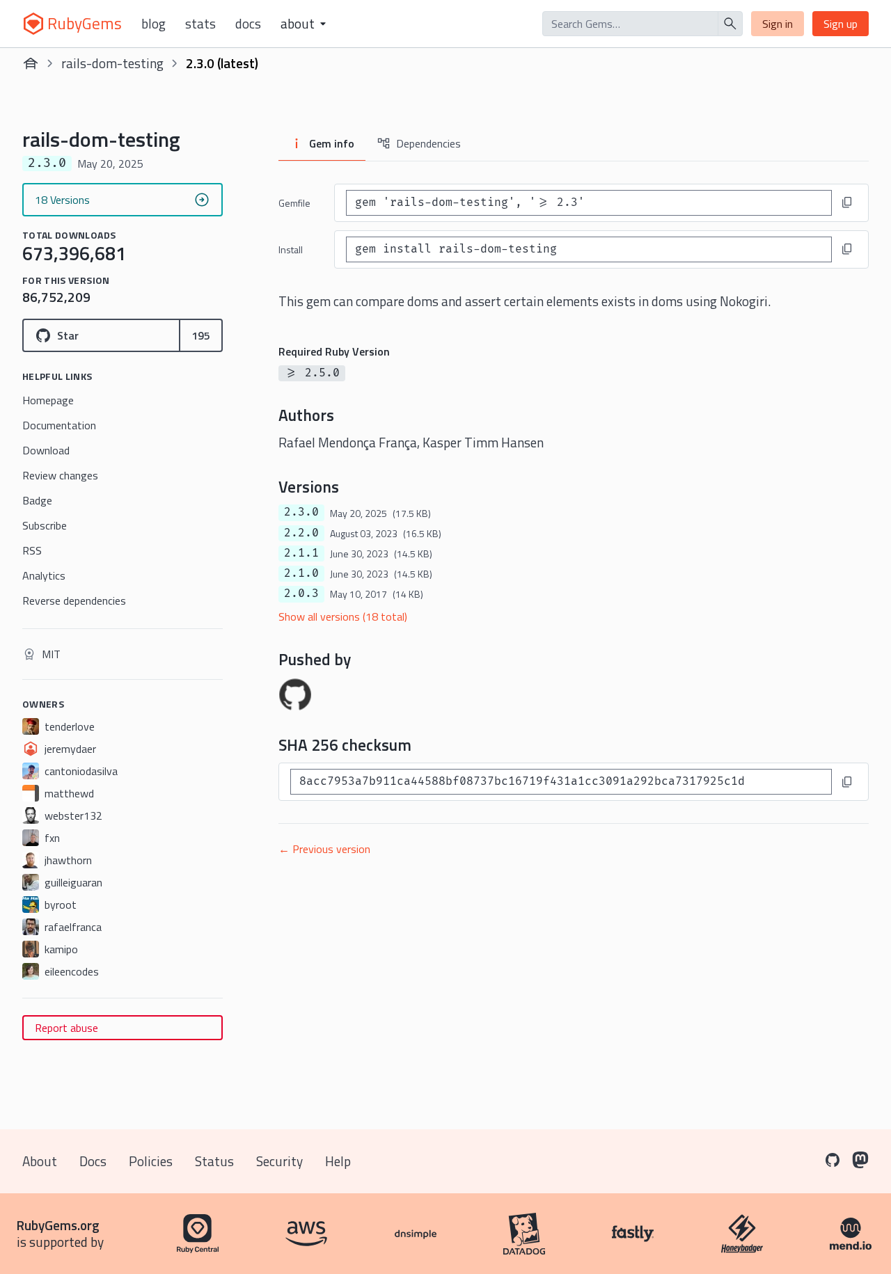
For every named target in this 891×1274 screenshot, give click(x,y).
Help (338, 1161)
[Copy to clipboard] (847, 202)
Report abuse (66, 1027)
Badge (37, 500)
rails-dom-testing (112, 63)
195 (200, 335)
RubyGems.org (58, 1225)
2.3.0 (301, 512)
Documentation (59, 425)
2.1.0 (301, 573)
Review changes (60, 475)
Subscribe (44, 525)
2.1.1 (301, 553)
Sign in (777, 23)
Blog (153, 23)
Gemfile (294, 203)
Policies (151, 1161)
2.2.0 (301, 533)
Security (279, 1161)
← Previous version (324, 849)
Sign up (840, 23)
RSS (32, 550)
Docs (248, 23)
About (39, 1161)
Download (46, 450)
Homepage (48, 400)
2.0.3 (301, 593)
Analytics (43, 575)
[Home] (30, 63)
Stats (200, 23)
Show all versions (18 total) (342, 616)
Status (214, 1161)
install (290, 249)
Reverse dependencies (74, 600)
